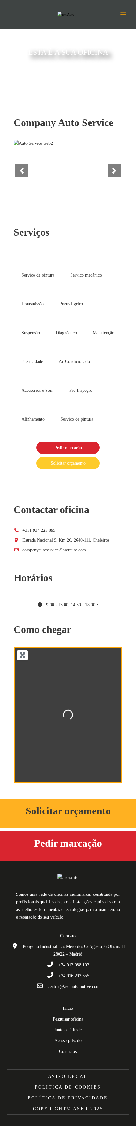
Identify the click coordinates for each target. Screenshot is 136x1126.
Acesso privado (68, 1040)
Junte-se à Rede (68, 1029)
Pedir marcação (68, 447)
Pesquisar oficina (68, 1019)
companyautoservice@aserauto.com (54, 550)
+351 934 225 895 (38, 530)
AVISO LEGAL (68, 1076)
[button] (22, 170)
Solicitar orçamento (68, 463)
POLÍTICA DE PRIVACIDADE (68, 1098)
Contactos (68, 1051)
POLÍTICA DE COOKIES (68, 1087)
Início (68, 1008)
